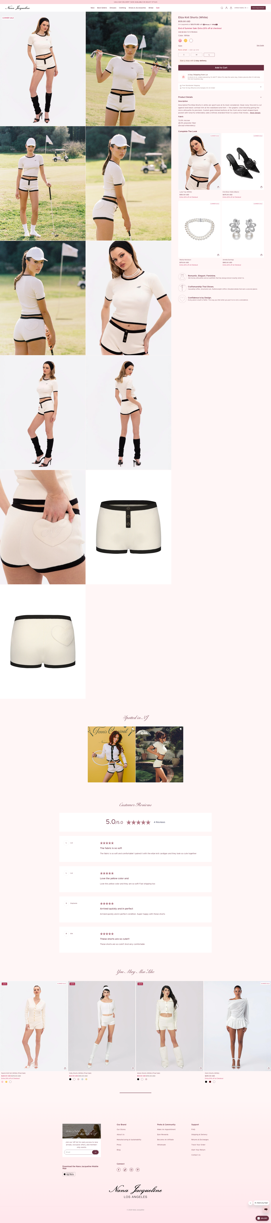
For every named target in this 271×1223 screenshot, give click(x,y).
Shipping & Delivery (199, 1134)
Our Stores (121, 1129)
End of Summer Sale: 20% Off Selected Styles (135, 2)
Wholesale (161, 1145)
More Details (255, 113)
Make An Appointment (166, 1129)
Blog (118, 1150)
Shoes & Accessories (137, 8)
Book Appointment (258, 7)
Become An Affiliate (165, 1140)
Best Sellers (102, 8)
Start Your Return (198, 1150)
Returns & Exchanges (200, 1140)
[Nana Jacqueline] (17, 8)
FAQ (193, 1129)
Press (119, 1145)
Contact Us (195, 1155)
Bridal (151, 8)
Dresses (113, 8)
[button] (220, 97)
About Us (120, 1134)
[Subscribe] (95, 1152)
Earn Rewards (162, 1134)
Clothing (122, 8)
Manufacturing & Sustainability (129, 1140)
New (92, 8)
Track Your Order (198, 1145)
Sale (158, 8)
